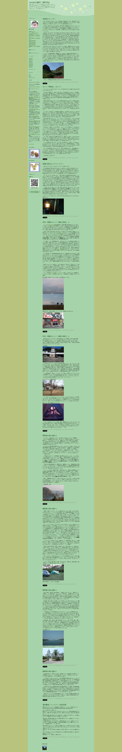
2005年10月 (31, 65)
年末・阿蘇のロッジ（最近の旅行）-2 (56, 222)
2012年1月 (31, 62)
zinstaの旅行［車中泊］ (40, 2)
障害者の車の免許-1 (32, 44)
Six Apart (36, 191)
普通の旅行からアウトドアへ (34, 34)
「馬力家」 (55, 272)
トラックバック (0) (75, 157)
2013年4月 (31, 58)
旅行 (29, 74)
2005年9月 (31, 66)
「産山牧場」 (59, 233)
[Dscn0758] (44, 748)
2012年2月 (31, 61)
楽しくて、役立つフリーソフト (34, 126)
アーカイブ (31, 56)
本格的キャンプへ (32, 31)
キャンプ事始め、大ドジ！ (33, 32)
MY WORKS (31, 160)
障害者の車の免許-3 (50, 509)
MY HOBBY (31, 147)
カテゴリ (31, 72)
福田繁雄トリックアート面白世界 (54, 705)
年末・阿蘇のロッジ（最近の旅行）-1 (56, 336)
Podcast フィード (32, 174)
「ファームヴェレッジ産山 (50, 224)
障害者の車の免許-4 (32, 40)
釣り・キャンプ (31, 77)
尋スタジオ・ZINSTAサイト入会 (34, 120)
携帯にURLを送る (34, 187)
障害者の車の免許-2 (32, 43)
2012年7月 (31, 59)
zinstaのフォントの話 (32, 104)
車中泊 (30, 76)
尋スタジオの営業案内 (33, 91)
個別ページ (64, 157)
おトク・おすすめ (59, 736)
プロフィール (32, 18)
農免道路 (62, 249)
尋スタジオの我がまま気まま (34, 116)
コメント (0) (69, 157)
